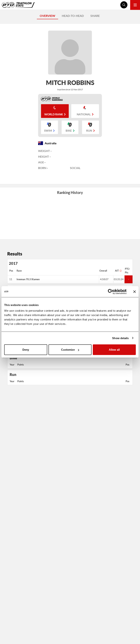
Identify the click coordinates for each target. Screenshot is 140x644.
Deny (25, 349)
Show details (120, 337)
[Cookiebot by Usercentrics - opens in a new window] (111, 291)
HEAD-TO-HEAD (73, 15)
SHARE (95, 15)
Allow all (114, 349)
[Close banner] (134, 291)
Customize (68, 349)
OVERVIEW (47, 15)
